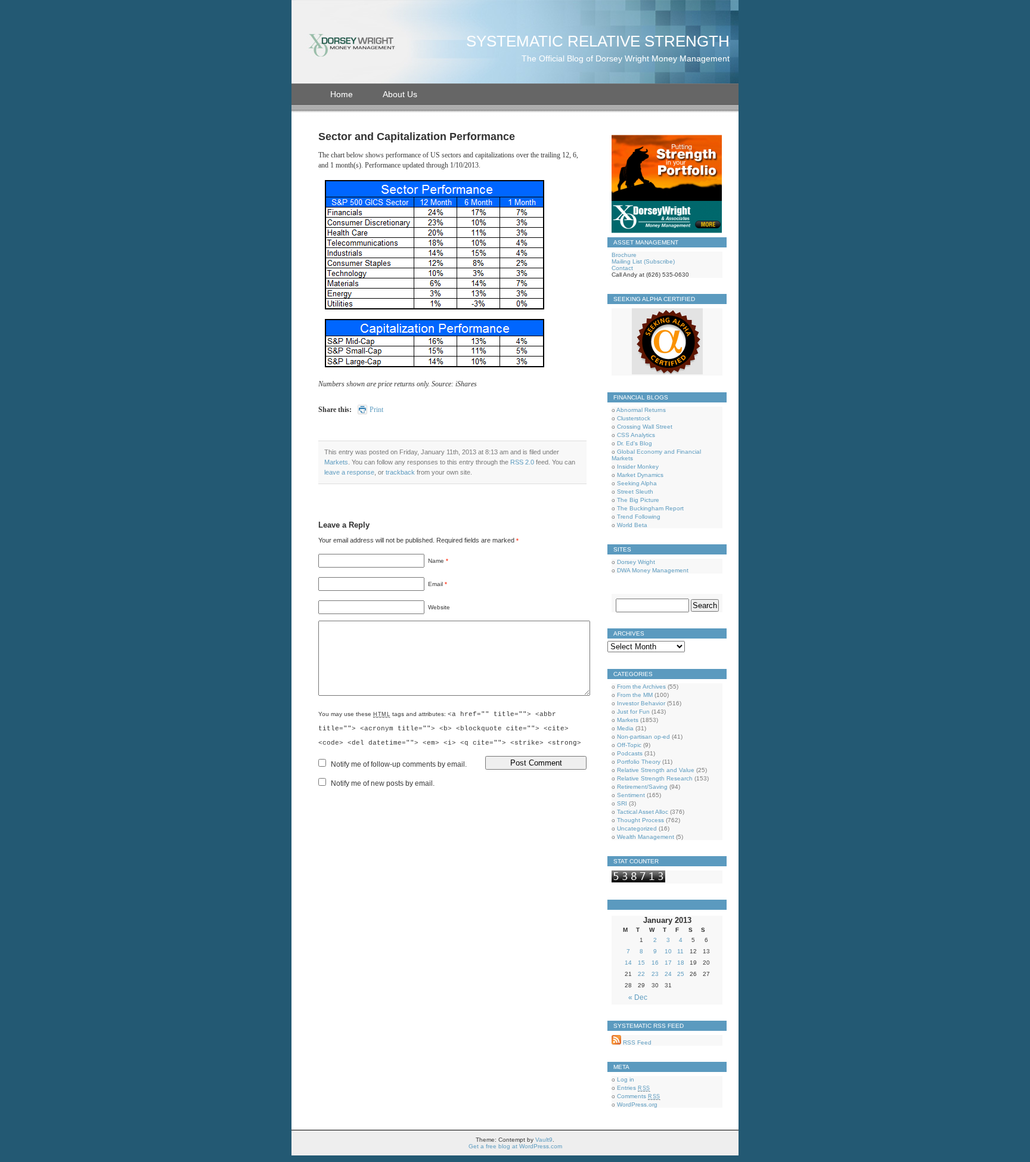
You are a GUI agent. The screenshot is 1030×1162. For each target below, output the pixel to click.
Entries (633, 1087)
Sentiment (631, 795)
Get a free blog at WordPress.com (515, 1146)
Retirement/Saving (642, 786)
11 (680, 951)
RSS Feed (636, 1042)
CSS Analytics (636, 435)
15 (641, 962)
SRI (622, 803)
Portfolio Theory (638, 761)
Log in (625, 1079)
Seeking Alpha (637, 483)
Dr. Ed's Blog (634, 443)
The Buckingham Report (650, 508)
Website (439, 607)
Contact (622, 268)
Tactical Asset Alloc (642, 811)
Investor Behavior (641, 703)
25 (680, 974)
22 (641, 974)
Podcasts (630, 753)
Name (436, 560)
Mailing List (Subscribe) (643, 261)
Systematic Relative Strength (598, 41)
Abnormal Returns (641, 410)
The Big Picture (638, 500)
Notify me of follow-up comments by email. (399, 764)
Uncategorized (637, 828)
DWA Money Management (652, 570)
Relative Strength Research (655, 778)
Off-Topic (629, 745)
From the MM (635, 695)
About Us (400, 94)
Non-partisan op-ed (643, 736)
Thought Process (640, 820)
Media (625, 728)
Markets (336, 462)
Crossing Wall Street (644, 426)
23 (655, 974)
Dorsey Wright (636, 562)
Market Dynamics (640, 475)
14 (628, 962)
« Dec (637, 997)
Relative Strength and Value (655, 770)
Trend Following (638, 516)
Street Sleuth (635, 491)
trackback (400, 472)
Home (341, 94)
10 (668, 951)
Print (376, 409)
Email (435, 584)
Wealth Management (645, 836)
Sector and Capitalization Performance (416, 136)
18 (680, 962)
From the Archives (641, 686)
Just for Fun (633, 711)
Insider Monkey (638, 466)
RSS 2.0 (522, 462)
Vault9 (544, 1139)
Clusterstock (633, 418)
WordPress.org (637, 1104)
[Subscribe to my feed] (616, 1042)
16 (655, 962)
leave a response (349, 472)
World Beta (632, 525)
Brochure (624, 255)
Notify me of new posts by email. (383, 783)
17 (668, 962)
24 (668, 974)
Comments (638, 1096)
